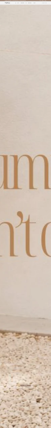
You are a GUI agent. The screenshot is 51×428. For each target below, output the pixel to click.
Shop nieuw (25, 385)
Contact (45, 0)
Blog (40, 0)
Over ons (43, 0)
